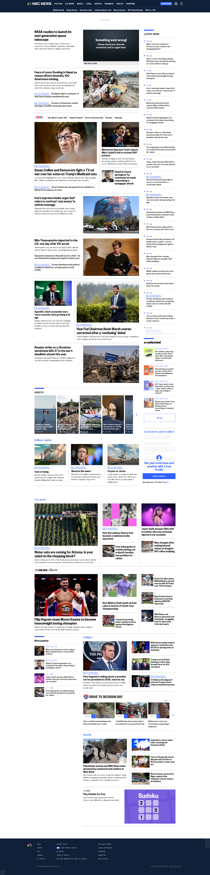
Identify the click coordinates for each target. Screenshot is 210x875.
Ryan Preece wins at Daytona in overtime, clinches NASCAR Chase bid (163, 600)
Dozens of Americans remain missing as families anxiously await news (56, 104)
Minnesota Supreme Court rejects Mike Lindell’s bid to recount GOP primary (120, 152)
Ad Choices (41, 859)
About (39, 844)
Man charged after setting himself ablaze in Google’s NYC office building (159, 258)
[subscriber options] (176, 3)
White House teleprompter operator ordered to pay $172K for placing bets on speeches (163, 646)
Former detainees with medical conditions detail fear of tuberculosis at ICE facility (57, 267)
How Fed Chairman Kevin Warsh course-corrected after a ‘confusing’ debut (104, 330)
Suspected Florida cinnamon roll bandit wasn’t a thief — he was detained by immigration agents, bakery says (160, 243)
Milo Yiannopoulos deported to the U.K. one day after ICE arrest (56, 242)
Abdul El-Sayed (76, 117)
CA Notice (60, 851)
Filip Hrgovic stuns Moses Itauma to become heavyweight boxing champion (160, 76)
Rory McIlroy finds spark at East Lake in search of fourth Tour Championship (120, 605)
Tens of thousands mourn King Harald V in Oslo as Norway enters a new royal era (160, 318)
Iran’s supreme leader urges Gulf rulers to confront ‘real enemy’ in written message (55, 201)
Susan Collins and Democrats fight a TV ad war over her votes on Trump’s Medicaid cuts (66, 172)
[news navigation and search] (182, 3)
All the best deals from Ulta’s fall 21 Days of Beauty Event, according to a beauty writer (165, 405)
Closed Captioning (105, 848)
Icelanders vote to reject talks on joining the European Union (162, 742)
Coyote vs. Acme (117, 471)
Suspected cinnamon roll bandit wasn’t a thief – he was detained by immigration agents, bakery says (57, 256)
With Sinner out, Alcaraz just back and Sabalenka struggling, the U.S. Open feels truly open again (164, 619)
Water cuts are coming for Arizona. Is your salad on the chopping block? (158, 46)
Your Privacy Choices (69, 848)
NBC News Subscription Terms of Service (72, 859)
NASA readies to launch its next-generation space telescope (53, 35)
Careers (40, 855)
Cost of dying (42, 471)
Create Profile (159, 476)
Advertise (101, 855)
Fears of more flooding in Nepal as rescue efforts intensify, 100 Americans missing (56, 75)
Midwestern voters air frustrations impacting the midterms (159, 724)
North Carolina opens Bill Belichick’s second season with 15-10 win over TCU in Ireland (164, 582)
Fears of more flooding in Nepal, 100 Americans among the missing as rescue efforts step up (160, 61)
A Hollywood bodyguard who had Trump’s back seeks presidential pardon (163, 682)
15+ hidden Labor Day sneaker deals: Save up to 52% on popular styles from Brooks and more (164, 355)
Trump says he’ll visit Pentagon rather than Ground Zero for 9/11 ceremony (160, 663)
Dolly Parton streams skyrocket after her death (159, 284)
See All (160, 418)
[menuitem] (58, 3)
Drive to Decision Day (94, 117)
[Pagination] (165, 700)
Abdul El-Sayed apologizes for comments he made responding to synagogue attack (125, 177)
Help (38, 851)
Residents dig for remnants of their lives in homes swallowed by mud (57, 95)
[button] (89, 3)
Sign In (166, 482)
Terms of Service (63, 855)
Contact (40, 848)
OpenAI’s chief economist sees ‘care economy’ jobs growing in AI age (52, 314)
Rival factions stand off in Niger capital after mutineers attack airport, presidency (162, 777)
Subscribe (101, 851)
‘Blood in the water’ (81, 471)
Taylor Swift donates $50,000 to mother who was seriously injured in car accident (160, 164)
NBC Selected (103, 859)
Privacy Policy (62, 844)
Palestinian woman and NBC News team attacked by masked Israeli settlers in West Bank (160, 214)
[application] (105, 751)
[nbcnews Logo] (29, 844)
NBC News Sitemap (104, 844)
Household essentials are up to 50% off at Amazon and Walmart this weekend (164, 372)
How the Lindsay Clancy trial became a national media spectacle (118, 535)
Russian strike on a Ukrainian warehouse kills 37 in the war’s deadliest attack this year (53, 350)
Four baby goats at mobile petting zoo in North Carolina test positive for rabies (160, 149)
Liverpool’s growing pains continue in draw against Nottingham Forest (125, 623)
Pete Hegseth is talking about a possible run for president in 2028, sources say (104, 678)
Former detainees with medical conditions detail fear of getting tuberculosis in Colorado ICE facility (160, 302)
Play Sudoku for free (94, 794)
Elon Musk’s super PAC (57, 117)
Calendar (118, 117)
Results (109, 117)
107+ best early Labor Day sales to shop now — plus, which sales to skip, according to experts (164, 388)
